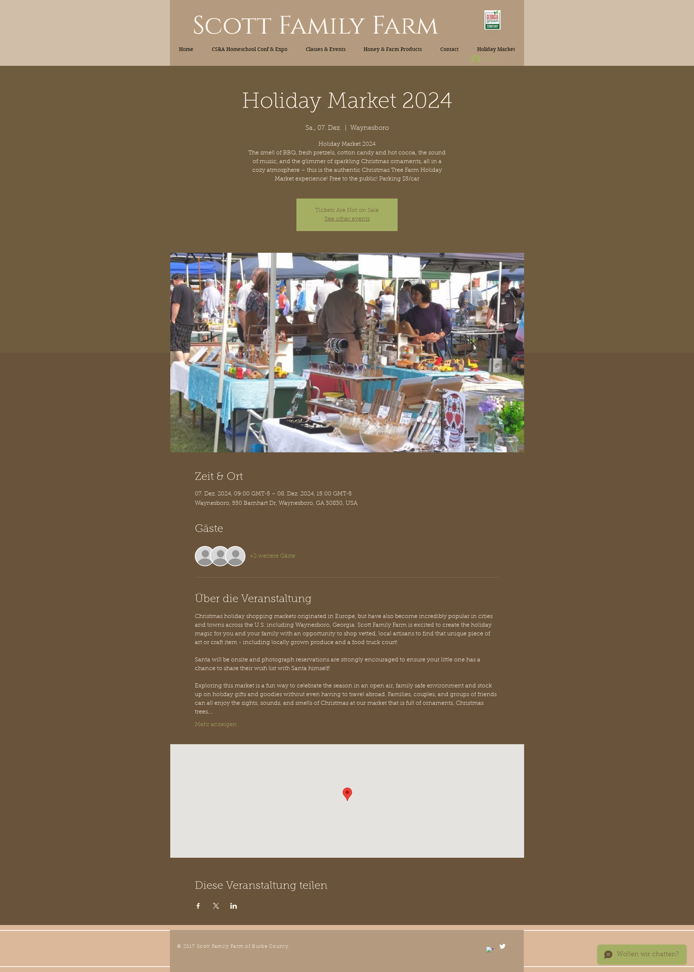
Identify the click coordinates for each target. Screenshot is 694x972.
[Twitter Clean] (502, 946)
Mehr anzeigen (216, 725)
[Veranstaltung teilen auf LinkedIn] (233, 906)
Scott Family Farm (315, 26)
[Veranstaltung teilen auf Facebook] (198, 906)
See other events (347, 219)
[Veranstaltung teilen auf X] (216, 906)
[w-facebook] (489, 950)
